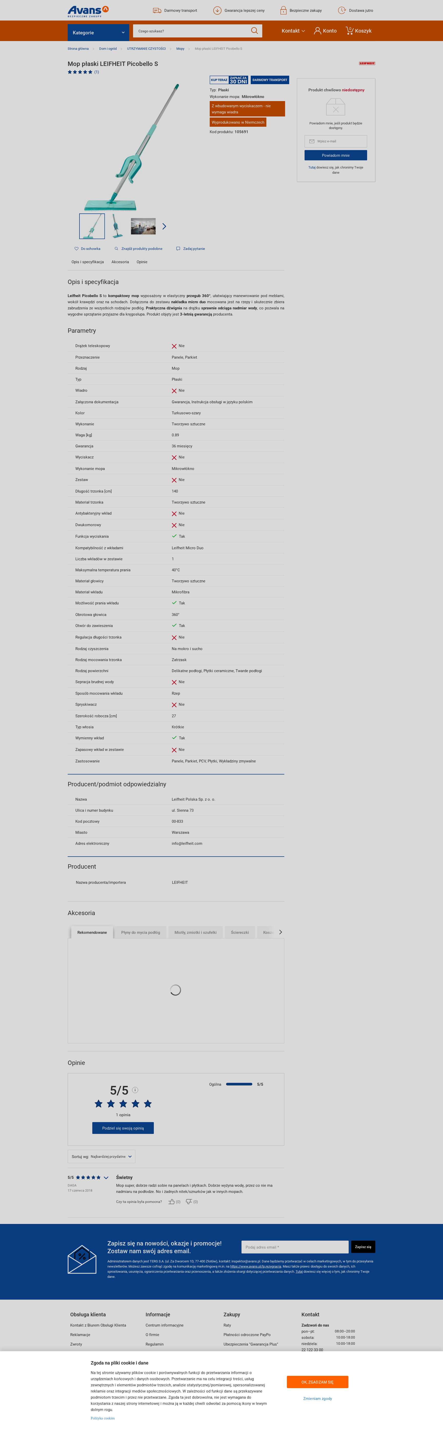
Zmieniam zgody (317, 1398)
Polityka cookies (103, 1418)
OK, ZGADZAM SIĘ (317, 1382)
